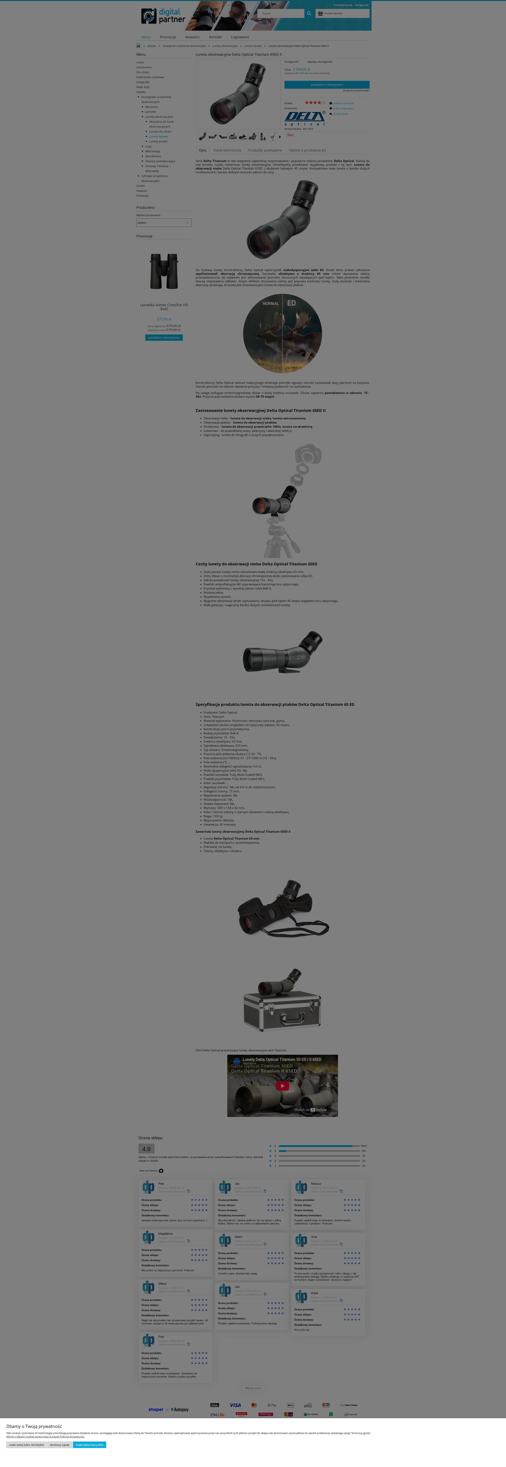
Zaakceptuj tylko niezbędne (26, 1444)
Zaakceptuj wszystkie (90, 1444)
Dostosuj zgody (60, 1444)
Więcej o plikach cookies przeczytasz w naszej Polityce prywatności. (45, 1436)
